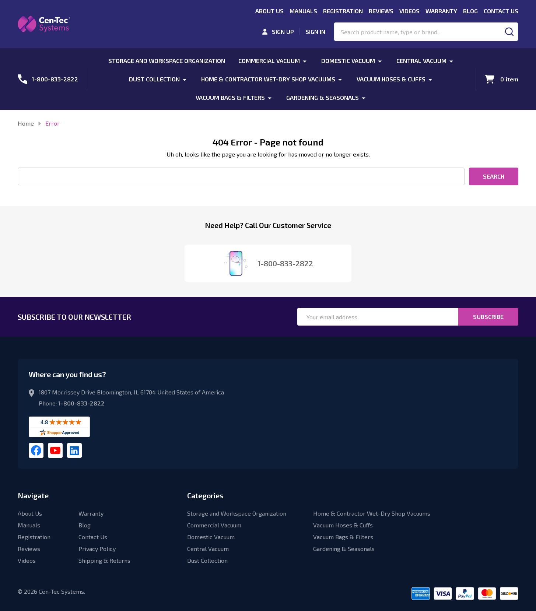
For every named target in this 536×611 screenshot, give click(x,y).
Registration (343, 10)
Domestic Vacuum (348, 60)
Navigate (33, 495)
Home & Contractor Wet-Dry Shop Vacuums (268, 79)
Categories (205, 495)
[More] (304, 60)
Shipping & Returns (104, 560)
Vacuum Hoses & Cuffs (391, 79)
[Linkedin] (74, 450)
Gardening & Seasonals (322, 97)
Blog (470, 10)
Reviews (381, 10)
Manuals (303, 10)
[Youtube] (55, 450)
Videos (409, 10)
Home (26, 123)
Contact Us (501, 10)
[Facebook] (36, 450)
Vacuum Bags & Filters (230, 97)
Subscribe (488, 316)
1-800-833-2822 (81, 403)
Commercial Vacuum (269, 60)
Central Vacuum (421, 60)
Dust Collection (154, 79)
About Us (269, 10)
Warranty (441, 10)
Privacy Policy (97, 548)
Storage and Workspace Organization (166, 60)
